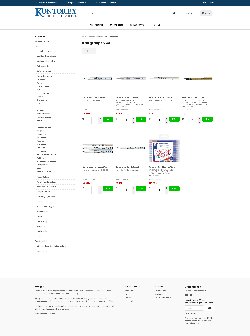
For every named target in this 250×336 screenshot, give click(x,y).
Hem (84, 37)
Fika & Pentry (42, 221)
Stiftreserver (41, 148)
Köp (108, 119)
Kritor (39, 104)
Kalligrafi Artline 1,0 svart (160, 97)
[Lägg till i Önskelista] (83, 118)
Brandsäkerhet (41, 241)
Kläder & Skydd (43, 226)
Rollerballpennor (43, 114)
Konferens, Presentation (46, 187)
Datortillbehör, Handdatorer (47, 51)
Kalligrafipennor (43, 131)
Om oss (128, 298)
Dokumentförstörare (163, 298)
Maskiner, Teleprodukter (46, 56)
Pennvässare (42, 151)
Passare (40, 97)
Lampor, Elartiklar (43, 192)
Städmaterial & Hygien (46, 207)
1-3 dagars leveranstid (106, 3)
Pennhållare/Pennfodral (46, 155)
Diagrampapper (43, 87)
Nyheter (38, 46)
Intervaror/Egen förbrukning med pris (51, 246)
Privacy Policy (202, 321)
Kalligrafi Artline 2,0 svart (127, 167)
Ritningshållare (42, 165)
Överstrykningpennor (45, 117)
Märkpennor (41, 137)
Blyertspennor (42, 100)
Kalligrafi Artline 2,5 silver (127, 97)
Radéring (40, 158)
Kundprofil (129, 301)
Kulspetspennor (43, 110)
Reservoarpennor (43, 141)
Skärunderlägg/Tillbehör (46, 161)
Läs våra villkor (191, 314)
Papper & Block (43, 177)
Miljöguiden (159, 294)
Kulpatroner (41, 144)
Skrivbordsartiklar (44, 66)
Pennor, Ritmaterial (44, 76)
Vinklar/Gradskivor (44, 172)
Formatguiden (160, 291)
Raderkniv (40, 90)
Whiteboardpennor (44, 127)
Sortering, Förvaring (44, 71)
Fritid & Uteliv (42, 231)
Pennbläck (41, 83)
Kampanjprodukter (42, 41)
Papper (39, 216)
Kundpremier (42, 251)
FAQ (126, 294)
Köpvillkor (129, 291)
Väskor (40, 202)
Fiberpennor (41, 134)
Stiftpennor (41, 120)
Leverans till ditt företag (47, 3)
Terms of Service (191, 323)
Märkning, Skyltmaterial (46, 197)
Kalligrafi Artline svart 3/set (94, 167)
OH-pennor (41, 80)
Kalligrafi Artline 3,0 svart (94, 97)
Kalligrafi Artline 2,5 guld (193, 97)
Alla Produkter (96, 25)
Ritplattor (40, 168)
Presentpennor (43, 124)
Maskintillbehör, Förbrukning (48, 61)
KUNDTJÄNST (209, 3)
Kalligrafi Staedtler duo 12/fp (162, 167)
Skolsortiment (42, 212)
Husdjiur (40, 236)
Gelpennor (41, 107)
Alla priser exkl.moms (76, 3)
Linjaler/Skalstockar (44, 93)
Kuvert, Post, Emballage (46, 182)
